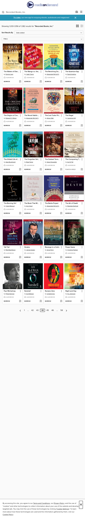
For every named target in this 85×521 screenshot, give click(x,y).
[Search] (3, 12)
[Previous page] (20, 310)
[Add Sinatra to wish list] (40, 257)
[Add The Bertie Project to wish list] (61, 213)
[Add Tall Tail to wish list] (20, 257)
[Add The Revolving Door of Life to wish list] (61, 81)
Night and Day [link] (70, 291)
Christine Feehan (72, 250)
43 (37, 310)
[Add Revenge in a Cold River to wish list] (61, 257)
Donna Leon (9, 74)
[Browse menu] (81, 11)
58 (61, 310)
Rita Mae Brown (10, 250)
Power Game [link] (70, 247)
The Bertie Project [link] (51, 203)
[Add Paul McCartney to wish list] (20, 301)
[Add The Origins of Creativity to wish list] (20, 125)
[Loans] (77, 12)
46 (52, 310)
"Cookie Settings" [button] (62, 509)
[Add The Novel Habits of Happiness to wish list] (40, 125)
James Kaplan (30, 250)
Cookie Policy (8, 514)
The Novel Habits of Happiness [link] (32, 115)
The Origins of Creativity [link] (11, 115)
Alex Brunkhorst (10, 162)
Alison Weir (50, 118)
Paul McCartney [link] (10, 291)
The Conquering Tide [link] (73, 159)
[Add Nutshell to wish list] (40, 301)
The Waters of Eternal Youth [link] (11, 72)
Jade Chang (30, 74)
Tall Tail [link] (7, 247)
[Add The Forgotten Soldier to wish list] (40, 169)
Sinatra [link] (27, 247)
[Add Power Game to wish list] (81, 257)
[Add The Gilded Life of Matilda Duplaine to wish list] (20, 169)
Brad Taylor (29, 162)
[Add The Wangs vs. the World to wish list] (40, 81)
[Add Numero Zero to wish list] (61, 301)
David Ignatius (71, 74)
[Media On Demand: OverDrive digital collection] (42, 4)
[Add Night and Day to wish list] (81, 301)
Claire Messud (10, 206)
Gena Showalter (52, 162)
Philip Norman (10, 294)
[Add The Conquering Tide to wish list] (81, 169)
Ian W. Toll (70, 162)
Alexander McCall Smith (54, 74)
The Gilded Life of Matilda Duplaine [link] (11, 159)
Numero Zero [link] (50, 291)
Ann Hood (29, 206)
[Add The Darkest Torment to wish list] (61, 169)
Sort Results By (7, 33)
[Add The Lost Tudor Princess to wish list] (61, 125)
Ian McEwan (30, 294)
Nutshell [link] (27, 291)
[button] (77, 27)
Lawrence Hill (71, 118)
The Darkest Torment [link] (52, 159)
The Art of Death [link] (71, 203)
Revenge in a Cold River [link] (52, 247)
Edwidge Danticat (72, 206)
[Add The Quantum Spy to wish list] (81, 81)
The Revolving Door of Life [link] (52, 72)
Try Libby (17, 17)
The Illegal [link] (69, 115)
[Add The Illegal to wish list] (81, 125)
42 (32, 310)
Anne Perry (50, 250)
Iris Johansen (71, 294)
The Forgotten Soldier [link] (32, 159)
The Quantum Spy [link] (72, 72)
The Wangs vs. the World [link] (32, 72)
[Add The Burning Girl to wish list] (20, 213)
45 (47, 310)
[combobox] (38, 12)
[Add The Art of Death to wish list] (81, 213)
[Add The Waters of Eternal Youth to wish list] (20, 81)
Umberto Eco (51, 294)
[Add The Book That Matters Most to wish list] (40, 213)
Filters (6, 39)
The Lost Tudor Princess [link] (52, 115)
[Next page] (66, 310)
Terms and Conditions (41, 503)
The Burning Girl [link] (10, 203)
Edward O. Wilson (11, 118)
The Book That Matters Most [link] (32, 203)
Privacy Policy (59, 503)
